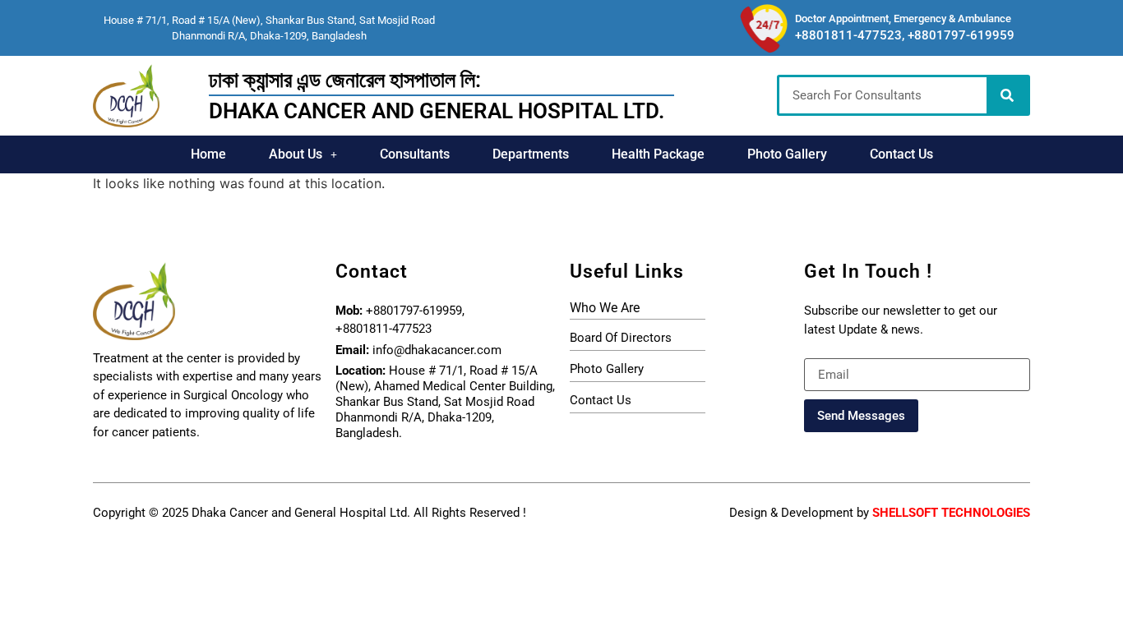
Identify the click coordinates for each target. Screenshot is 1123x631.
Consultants (415, 154)
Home (208, 154)
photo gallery (607, 369)
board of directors (621, 337)
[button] (302, 154)
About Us (295, 154)
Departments (530, 154)
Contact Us (901, 154)
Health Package (658, 154)
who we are (605, 308)
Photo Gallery (787, 154)
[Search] (1007, 95)
